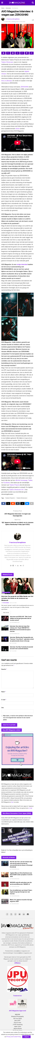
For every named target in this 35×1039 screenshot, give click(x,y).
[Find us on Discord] (27, 914)
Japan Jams (17, 1026)
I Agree (26, 1036)
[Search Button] (33, 2)
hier (12, 802)
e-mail (30, 808)
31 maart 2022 (7, 21)
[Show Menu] (2, 2)
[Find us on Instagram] (15, 914)
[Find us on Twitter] (11, 914)
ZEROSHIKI (24, 87)
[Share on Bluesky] (27, 53)
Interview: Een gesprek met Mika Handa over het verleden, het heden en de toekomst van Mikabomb (17, 598)
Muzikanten (15, 8)
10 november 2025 (15, 622)
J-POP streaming (17, 1024)
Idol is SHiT (17, 1020)
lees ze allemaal (6, 80)
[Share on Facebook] (3, 53)
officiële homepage (21, 480)
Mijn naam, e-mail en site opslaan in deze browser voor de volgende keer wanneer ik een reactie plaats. (18, 717)
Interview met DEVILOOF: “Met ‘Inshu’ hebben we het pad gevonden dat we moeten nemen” (21, 618)
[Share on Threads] (22, 53)
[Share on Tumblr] (17, 53)
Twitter (30, 480)
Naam (3, 692)
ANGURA (17, 1014)
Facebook (6, 482)
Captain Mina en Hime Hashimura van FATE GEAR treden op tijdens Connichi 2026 (21, 874)
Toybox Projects (15, 485)
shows (17, 128)
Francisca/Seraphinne (13, 19)
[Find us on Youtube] (19, 914)
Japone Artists (17, 1028)
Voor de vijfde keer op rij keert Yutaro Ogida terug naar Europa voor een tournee (21, 891)
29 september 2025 (15, 633)
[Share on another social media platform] (31, 53)
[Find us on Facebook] (7, 914)
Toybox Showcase (7, 62)
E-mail (3, 699)
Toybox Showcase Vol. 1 (17, 489)
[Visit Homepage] (17, 2)
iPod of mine (17, 1022)
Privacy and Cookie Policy (14, 1036)
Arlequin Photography (17, 1016)
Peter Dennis (6, 602)
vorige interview (22, 264)
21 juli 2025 (13, 643)
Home (2, 8)
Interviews (8, 8)
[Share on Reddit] (13, 53)
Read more (7, 612)
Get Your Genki (17, 1018)
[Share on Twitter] (8, 53)
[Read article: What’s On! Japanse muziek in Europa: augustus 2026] (5, 901)
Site (2, 707)
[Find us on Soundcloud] (23, 914)
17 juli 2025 (13, 650)
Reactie (4, 669)
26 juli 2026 (14, 602)
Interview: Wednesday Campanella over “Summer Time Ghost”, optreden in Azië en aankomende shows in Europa (22, 639)
